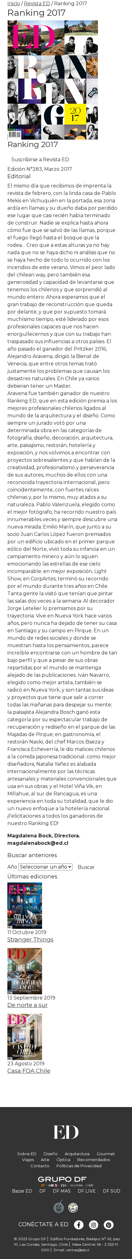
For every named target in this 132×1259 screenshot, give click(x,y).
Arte (45, 1159)
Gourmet (106, 1153)
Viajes (28, 1159)
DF (42, 1191)
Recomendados (93, 1159)
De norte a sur (27, 1004)
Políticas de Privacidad (79, 1165)
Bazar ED (22, 1191)
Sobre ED (27, 1153)
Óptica (63, 1159)
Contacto (39, 1165)
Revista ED (37, 3)
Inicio (13, 3)
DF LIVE (87, 1191)
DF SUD (111, 1191)
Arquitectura (77, 1153)
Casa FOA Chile (28, 1070)
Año (12, 867)
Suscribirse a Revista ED (40, 159)
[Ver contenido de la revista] (24, 905)
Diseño (51, 1153)
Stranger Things (30, 939)
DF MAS (62, 1191)
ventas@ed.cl (77, 1250)
